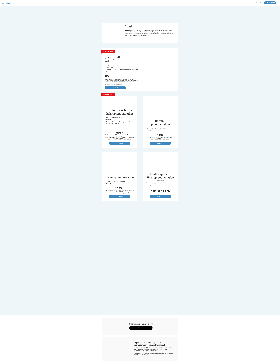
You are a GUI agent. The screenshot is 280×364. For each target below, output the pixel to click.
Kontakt (258, 3)
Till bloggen (141, 328)
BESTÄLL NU (115, 87)
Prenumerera (270, 3)
